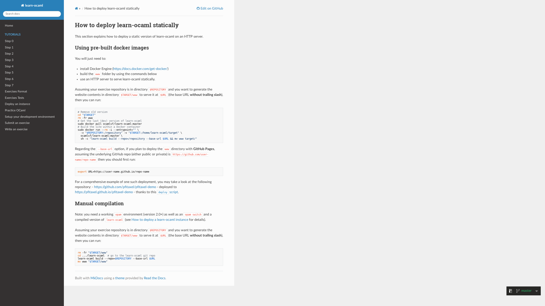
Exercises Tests (14, 97)
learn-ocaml (33, 5)
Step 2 (9, 53)
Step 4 (9, 66)
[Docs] (76, 8)
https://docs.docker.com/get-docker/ (140, 69)
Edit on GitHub (211, 8)
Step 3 (9, 60)
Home (9, 25)
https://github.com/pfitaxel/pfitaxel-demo (125, 187)
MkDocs (96, 278)
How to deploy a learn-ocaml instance (160, 219)
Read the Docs (154, 278)
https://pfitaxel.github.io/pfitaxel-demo (104, 192)
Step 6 (9, 79)
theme (120, 278)
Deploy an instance (17, 104)
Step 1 (9, 47)
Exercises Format (16, 91)
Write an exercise (16, 129)
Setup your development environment (30, 116)
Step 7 (9, 85)
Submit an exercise (17, 123)
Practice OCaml (15, 110)
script (168, 192)
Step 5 (9, 72)
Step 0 (9, 41)
